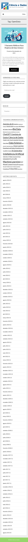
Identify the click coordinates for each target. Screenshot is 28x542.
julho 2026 (6, 183)
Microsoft (5, 166)
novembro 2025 (7, 212)
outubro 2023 (6, 293)
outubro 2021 (6, 377)
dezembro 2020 (7, 398)
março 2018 (6, 444)
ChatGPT (7, 134)
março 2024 (6, 282)
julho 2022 (6, 346)
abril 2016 (5, 508)
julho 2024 (6, 268)
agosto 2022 (6, 342)
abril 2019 (5, 427)
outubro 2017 (6, 462)
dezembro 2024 (7, 250)
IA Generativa (17, 151)
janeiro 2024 (6, 286)
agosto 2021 (6, 384)
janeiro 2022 (6, 367)
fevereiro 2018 (7, 448)
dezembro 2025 (7, 208)
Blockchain (5, 131)
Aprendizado (16, 126)
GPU (23, 148)
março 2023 (6, 317)
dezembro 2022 (7, 328)
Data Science (15, 142)
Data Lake (21, 140)
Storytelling (20, 168)
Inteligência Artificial (13, 153)
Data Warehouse (10, 146)
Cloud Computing (14, 140)
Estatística (18, 148)
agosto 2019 (6, 423)
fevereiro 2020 (7, 420)
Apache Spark (10, 126)
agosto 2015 (6, 532)
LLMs (15, 159)
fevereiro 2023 (7, 321)
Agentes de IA (8, 124)
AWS (20, 126)
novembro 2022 (7, 331)
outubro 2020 (6, 405)
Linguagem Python (17, 156)
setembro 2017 (7, 465)
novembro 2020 (7, 402)
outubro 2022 (6, 335)
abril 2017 (5, 479)
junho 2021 (6, 388)
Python (11, 169)
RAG (16, 169)
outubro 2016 (6, 490)
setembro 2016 (7, 494)
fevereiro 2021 (7, 391)
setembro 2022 (7, 339)
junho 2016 (6, 501)
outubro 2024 (6, 257)
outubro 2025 (6, 215)
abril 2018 (5, 441)
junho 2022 (6, 349)
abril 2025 (5, 236)
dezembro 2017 (7, 455)
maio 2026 (5, 190)
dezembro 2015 (7, 518)
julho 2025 (6, 226)
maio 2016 (5, 504)
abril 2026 (5, 194)
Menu (23, 14)
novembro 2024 (7, 254)
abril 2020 (5, 413)
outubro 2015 (6, 525)
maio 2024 (5, 275)
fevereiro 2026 (7, 201)
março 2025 (6, 240)
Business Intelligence (11, 131)
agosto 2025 (6, 222)
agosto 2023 (6, 300)
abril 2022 (5, 356)
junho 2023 (6, 307)
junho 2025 (6, 229)
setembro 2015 (7, 529)
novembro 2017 (7, 458)
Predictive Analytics (16, 166)
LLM (12, 159)
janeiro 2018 (6, 451)
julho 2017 (6, 469)
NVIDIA (8, 166)
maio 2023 (5, 310)
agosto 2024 (6, 264)
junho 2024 (6, 272)
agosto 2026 (6, 180)
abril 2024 (5, 279)
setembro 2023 (7, 296)
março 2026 (6, 198)
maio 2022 (5, 353)
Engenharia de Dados (9, 148)
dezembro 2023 (7, 289)
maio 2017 (5, 476)
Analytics (16, 124)
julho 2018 (6, 434)
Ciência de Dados (15, 137)
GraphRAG (5, 150)
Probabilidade (6, 169)
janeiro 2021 (6, 395)
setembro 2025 (7, 219)
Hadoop (10, 150)
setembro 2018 (7, 430)
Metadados (20, 164)
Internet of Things (7, 156)
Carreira (18, 131)
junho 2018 (6, 437)
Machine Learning (11, 161)
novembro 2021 (7, 374)
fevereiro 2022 (7, 363)
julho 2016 (6, 497)
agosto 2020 (6, 409)
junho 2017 (6, 472)
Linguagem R (6, 159)
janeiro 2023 (6, 324)
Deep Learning (18, 146)
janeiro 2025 (6, 247)
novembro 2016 (7, 487)
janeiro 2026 (6, 205)
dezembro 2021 (7, 370)
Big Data (17, 129)
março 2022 (6, 360)
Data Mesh (6, 143)
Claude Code (6, 140)
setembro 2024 (7, 261)
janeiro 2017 (6, 483)
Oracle (11, 166)
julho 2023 (6, 303)
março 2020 (6, 416)
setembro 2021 (7, 381)
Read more (14, 69)
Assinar (7, 96)
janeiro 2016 (6, 515)
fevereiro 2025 (7, 243)
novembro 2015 (7, 522)
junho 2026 (6, 187)
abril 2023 (5, 314)
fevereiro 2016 (7, 511)
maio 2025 (5, 233)
